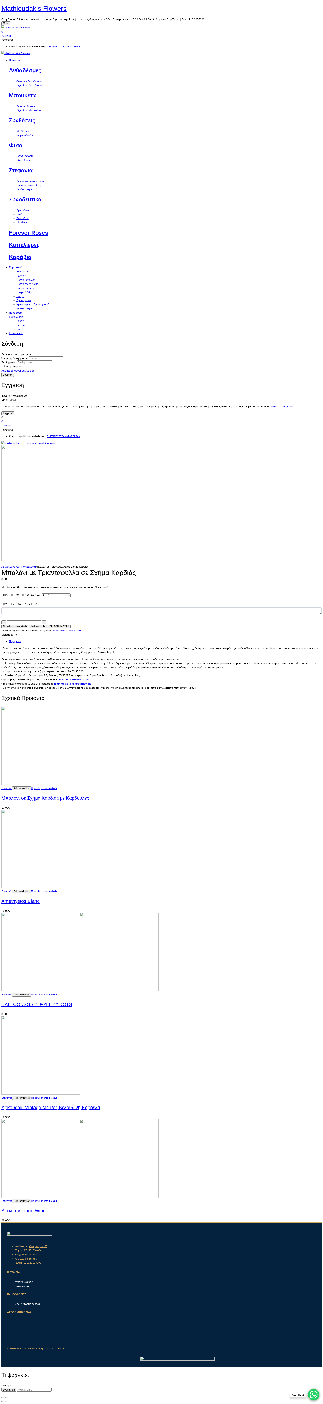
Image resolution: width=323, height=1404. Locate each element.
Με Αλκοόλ (22, 131)
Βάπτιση (21, 324)
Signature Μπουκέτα (28, 110)
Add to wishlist (38, 626)
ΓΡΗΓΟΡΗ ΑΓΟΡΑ (59, 626)
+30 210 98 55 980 (26, 1258)
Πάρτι (19, 329)
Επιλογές (6, 788)
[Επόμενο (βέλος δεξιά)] (6, 1401)
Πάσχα (20, 296)
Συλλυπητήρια (24, 189)
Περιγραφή (15, 641)
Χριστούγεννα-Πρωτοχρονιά (32, 304)
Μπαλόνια (22, 222)
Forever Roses (28, 233)
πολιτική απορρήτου (281, 406)
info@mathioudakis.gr (27, 1254)
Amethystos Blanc (20, 901)
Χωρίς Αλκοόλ (24, 135)
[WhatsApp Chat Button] (313, 1394)
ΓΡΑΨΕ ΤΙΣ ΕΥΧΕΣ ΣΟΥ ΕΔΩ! (19, 603)
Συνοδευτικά (25, 199)
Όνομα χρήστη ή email (14, 358)
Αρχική (5, 566)
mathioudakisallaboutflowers (72, 683)
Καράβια (20, 257)
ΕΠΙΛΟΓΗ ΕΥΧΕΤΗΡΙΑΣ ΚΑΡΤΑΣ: (21, 595)
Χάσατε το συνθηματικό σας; (18, 370)
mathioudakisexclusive (74, 679)
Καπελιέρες (24, 245)
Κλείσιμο (6, 35)
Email (4, 399)
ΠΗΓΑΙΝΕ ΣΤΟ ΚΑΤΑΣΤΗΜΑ (63, 46)
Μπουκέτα (22, 95)
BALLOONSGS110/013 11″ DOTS (36, 1004)
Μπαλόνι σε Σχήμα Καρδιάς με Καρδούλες (45, 798)
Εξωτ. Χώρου (24, 159)
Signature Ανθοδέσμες (29, 85)
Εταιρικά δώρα (24, 292)
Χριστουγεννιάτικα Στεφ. (30, 180)
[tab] (165, 641)
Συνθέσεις (22, 120)
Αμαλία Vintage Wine (23, 1210)
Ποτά (19, 214)
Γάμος (20, 320)
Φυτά (15, 145)
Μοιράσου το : (9, 634)
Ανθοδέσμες (25, 70)
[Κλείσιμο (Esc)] (2, 1397)
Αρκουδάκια (23, 210)
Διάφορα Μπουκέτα (27, 105)
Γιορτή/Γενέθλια (25, 279)
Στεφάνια (21, 170)
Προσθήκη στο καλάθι (15, 626)
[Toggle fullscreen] (6, 1397)
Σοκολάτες (22, 218)
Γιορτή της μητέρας (27, 287)
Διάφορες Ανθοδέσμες (29, 80)
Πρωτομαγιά (23, 300)
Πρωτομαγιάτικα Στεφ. (29, 185)
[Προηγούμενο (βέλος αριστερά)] (2, 1401)
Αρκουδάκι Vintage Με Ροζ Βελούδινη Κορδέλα (50, 1107)
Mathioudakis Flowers (34, 8)
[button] (161, 32)
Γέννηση (21, 275)
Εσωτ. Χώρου (24, 155)
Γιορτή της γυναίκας (28, 283)
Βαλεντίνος (22, 271)
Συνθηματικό (8, 362)
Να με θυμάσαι (14, 366)
